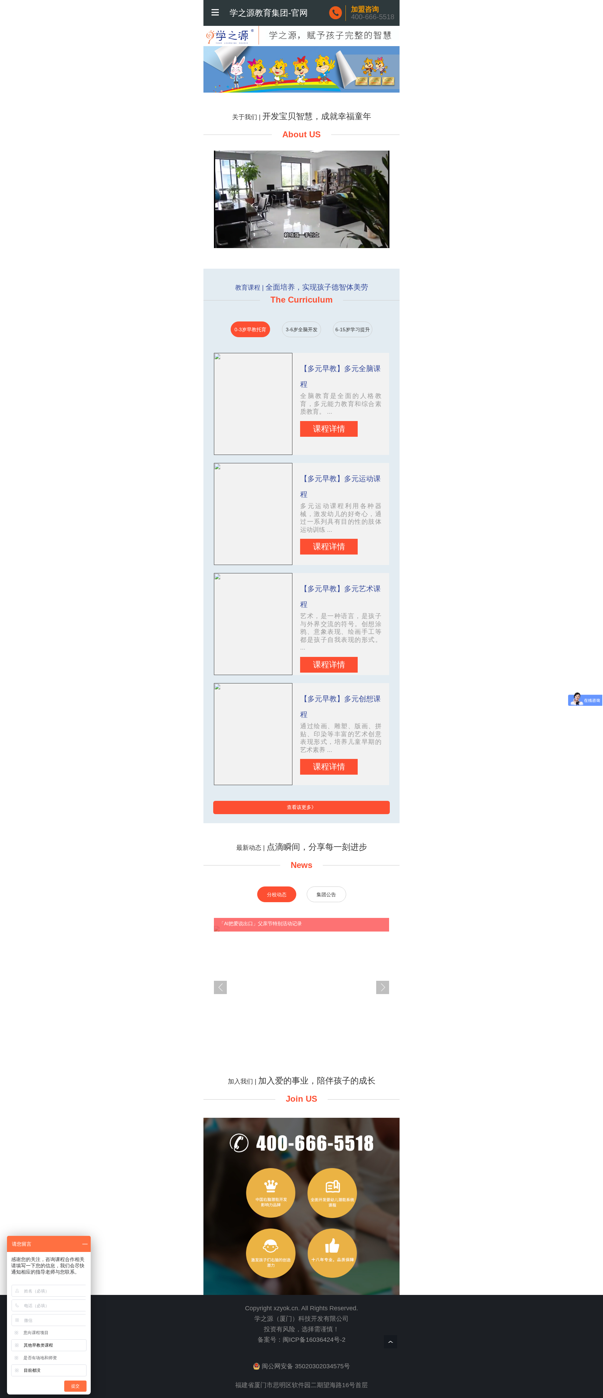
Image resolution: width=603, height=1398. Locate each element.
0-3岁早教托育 (250, 329)
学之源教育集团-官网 (269, 12)
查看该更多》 (301, 807)
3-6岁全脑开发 (302, 329)
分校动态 (276, 894)
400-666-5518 (372, 13)
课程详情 (329, 429)
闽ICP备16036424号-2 (314, 1339)
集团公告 (326, 894)
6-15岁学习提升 (352, 329)
